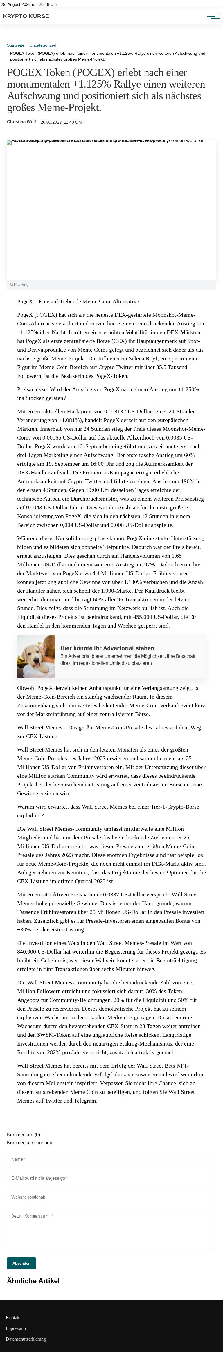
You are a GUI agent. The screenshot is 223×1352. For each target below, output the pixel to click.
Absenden (21, 1263)
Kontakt (13, 1317)
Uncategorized (43, 45)
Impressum (16, 1328)
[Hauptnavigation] (211, 16)
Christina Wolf (21, 121)
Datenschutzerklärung (26, 1339)
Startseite (15, 45)
